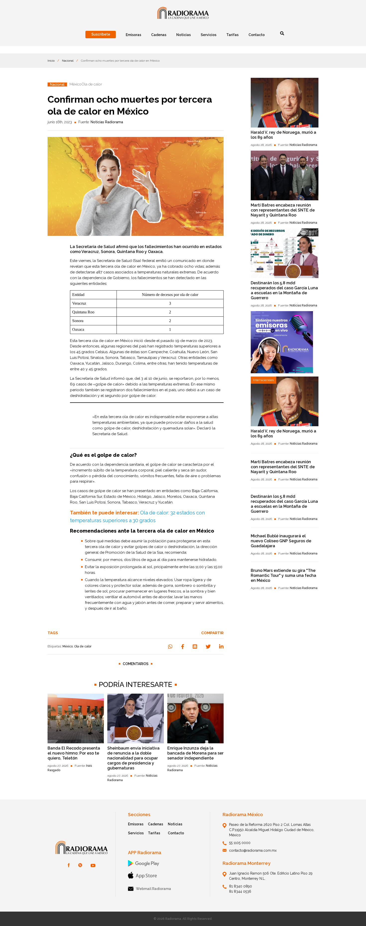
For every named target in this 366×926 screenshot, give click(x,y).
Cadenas (155, 824)
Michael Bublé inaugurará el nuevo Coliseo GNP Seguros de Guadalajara (281, 541)
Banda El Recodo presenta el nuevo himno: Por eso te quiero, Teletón (74, 753)
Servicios (136, 833)
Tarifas (154, 833)
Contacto (176, 833)
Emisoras (135, 824)
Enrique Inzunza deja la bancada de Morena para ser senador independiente (195, 753)
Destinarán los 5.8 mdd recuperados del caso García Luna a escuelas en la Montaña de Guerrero (284, 290)
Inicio (51, 60)
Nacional (67, 60)
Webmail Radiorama (153, 889)
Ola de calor (82, 646)
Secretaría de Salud (114, 260)
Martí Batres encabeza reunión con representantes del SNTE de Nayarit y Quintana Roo (283, 210)
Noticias (175, 824)
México (67, 646)
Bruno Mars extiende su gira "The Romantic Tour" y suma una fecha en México (283, 575)
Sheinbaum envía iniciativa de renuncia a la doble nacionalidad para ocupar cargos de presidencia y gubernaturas (133, 758)
